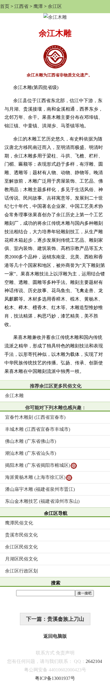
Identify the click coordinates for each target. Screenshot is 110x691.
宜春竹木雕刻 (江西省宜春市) (35, 417)
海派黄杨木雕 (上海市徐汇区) (35, 477)
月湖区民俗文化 (21, 558)
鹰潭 (38, 6)
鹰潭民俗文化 (19, 522)
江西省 (21, 6)
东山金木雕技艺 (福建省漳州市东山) (42, 501)
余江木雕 (14, 395)
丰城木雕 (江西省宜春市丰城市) (37, 429)
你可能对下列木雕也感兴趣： (55, 407)
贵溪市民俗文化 (21, 534)
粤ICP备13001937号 (55, 678)
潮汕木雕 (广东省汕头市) (30, 453)
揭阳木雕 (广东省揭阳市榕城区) (37, 465)
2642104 (94, 661)
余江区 (55, 6)
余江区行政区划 (21, 570)
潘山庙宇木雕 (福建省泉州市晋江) (40, 489)
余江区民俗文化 (21, 546)
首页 (4, 6)
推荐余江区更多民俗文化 (56, 385)
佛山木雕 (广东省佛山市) (30, 441)
